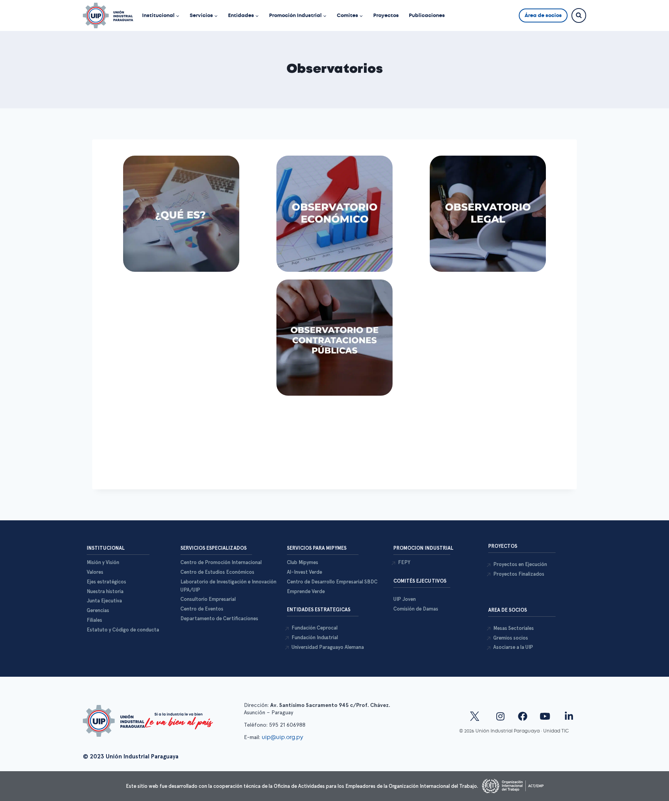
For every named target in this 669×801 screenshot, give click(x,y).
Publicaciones (427, 15)
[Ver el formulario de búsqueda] (578, 15)
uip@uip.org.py (283, 737)
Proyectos (386, 15)
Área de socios (543, 15)
